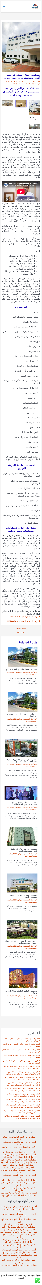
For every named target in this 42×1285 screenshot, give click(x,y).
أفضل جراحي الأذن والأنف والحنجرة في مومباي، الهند (18, 1261)
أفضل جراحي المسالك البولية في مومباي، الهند (18, 1220)
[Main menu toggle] (4, 6)
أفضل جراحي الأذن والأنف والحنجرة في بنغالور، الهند (18, 1189)
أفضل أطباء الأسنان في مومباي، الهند (18, 1239)
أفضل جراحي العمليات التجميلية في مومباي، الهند (18, 1256)
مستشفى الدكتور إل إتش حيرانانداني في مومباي (21, 992)
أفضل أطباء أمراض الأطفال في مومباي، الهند (19, 1235)
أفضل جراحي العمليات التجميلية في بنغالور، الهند (18, 1183)
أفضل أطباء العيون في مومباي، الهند (18, 1242)
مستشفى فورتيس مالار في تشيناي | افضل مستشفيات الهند (22, 850)
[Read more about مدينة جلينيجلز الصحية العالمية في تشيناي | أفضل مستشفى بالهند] (22, 929)
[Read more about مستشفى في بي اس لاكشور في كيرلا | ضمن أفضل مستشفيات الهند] (21, 748)
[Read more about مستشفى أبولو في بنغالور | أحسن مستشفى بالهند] (22, 883)
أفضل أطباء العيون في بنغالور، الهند (19, 1167)
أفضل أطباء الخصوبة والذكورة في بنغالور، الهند (18, 1171)
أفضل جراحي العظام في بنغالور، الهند (19, 1152)
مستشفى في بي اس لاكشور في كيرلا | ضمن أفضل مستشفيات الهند (21, 760)
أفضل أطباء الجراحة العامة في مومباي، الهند (18, 1232)
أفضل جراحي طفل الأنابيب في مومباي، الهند (18, 1246)
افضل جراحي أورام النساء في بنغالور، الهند (19, 1193)
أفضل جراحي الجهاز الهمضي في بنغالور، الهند (19, 1176)
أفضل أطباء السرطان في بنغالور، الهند (19, 1157)
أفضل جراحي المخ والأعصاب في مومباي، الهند (18, 1210)
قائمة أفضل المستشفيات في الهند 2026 (26, 81)
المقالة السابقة (21, 628)
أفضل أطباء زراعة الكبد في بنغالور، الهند (19, 1154)
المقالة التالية (21, 632)
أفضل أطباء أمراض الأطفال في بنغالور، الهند (18, 1162)
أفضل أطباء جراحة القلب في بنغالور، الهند (18, 1195)
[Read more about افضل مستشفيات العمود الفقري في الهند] (22, 657)
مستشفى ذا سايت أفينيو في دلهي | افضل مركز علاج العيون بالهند (23, 803)
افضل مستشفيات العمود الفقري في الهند (21, 669)
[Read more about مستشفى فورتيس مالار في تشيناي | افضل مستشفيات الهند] (22, 836)
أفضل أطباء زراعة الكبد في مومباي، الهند (19, 1227)
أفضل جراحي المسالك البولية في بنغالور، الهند (18, 1138)
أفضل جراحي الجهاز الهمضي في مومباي (19, 1250)
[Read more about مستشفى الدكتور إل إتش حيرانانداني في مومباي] (23, 978)
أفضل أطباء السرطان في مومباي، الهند (18, 1229)
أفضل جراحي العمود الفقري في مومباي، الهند (19, 1215)
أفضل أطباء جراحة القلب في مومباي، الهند (19, 1206)
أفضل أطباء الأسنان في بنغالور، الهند (18, 1165)
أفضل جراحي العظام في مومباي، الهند (18, 1224)
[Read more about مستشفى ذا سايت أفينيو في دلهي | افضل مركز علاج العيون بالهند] (21, 793)
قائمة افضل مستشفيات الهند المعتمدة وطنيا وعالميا (22, 715)
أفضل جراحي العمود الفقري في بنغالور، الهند (19, 1148)
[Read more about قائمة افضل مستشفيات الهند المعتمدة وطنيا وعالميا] (22, 701)
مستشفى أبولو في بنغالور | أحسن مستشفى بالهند (23, 896)
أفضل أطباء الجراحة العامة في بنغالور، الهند (19, 1160)
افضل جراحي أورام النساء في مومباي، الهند (18, 1265)
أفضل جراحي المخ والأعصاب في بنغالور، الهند (19, 1143)
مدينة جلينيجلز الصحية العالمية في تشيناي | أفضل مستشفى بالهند (21, 942)
